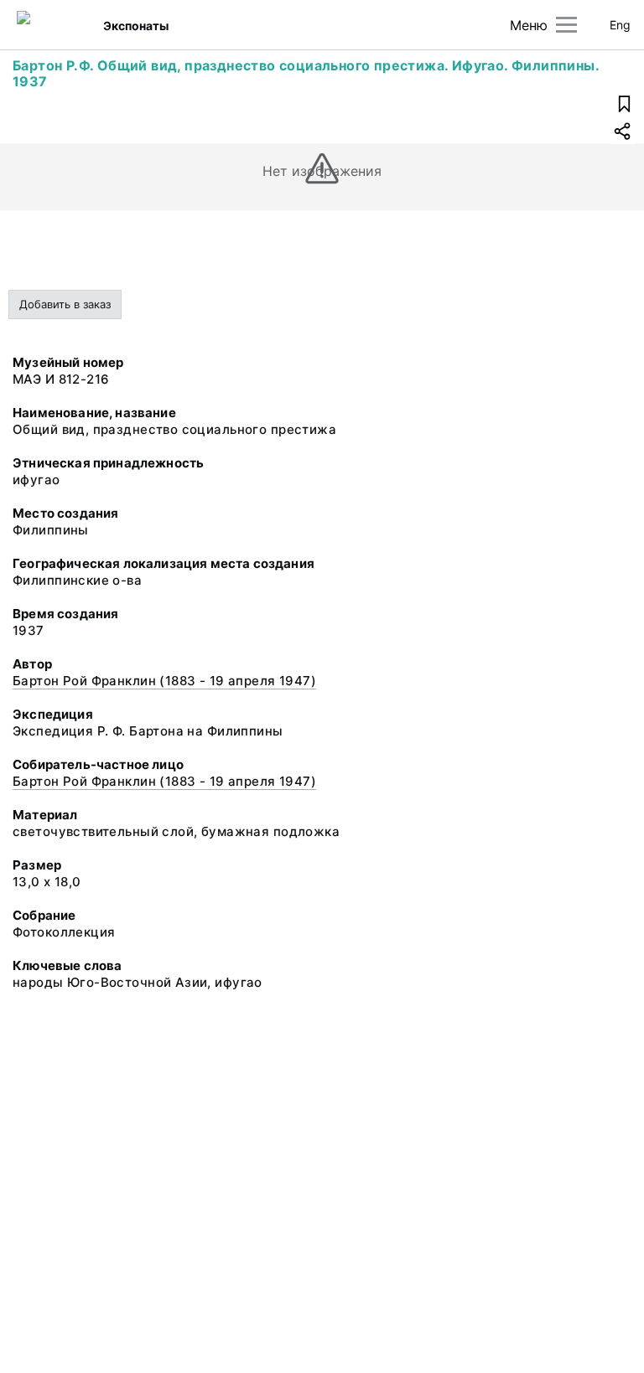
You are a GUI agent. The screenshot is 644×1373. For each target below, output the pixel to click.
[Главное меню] (566, 24)
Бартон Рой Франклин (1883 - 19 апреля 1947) (164, 681)
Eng (620, 25)
